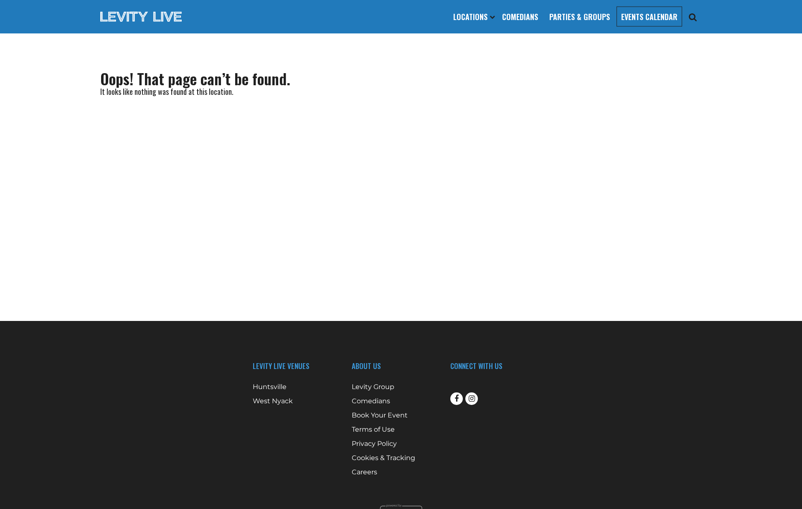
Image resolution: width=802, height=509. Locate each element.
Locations (471, 16)
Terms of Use (373, 429)
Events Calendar (649, 16)
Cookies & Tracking (383, 458)
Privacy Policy (374, 443)
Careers (364, 472)
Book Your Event (380, 415)
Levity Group (373, 387)
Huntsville (270, 387)
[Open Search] (693, 17)
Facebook (456, 398)
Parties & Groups (579, 16)
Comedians (520, 16)
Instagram (471, 398)
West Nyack (273, 401)
